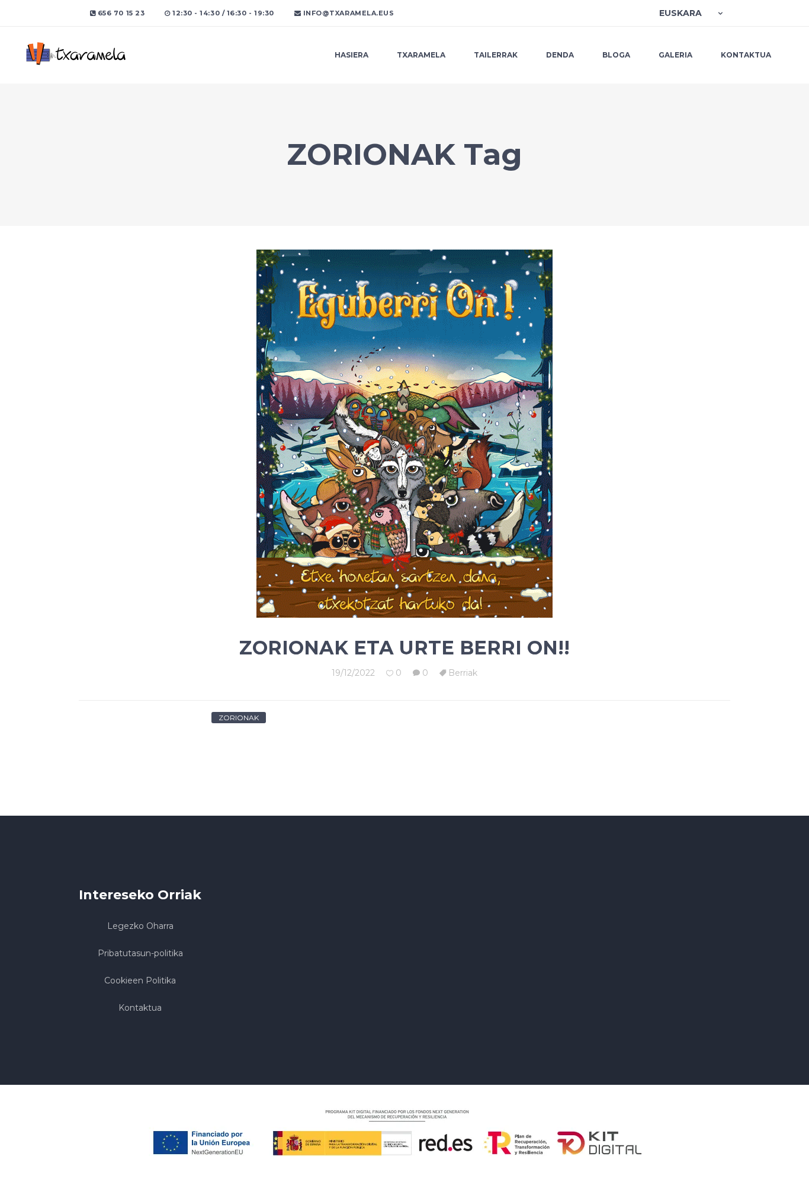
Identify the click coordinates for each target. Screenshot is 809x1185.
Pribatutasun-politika (140, 953)
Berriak (462, 672)
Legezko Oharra (140, 926)
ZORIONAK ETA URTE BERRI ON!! (404, 647)
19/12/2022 (353, 672)
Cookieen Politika (140, 980)
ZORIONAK (239, 717)
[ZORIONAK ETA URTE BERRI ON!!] (404, 434)
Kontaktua (140, 1007)
